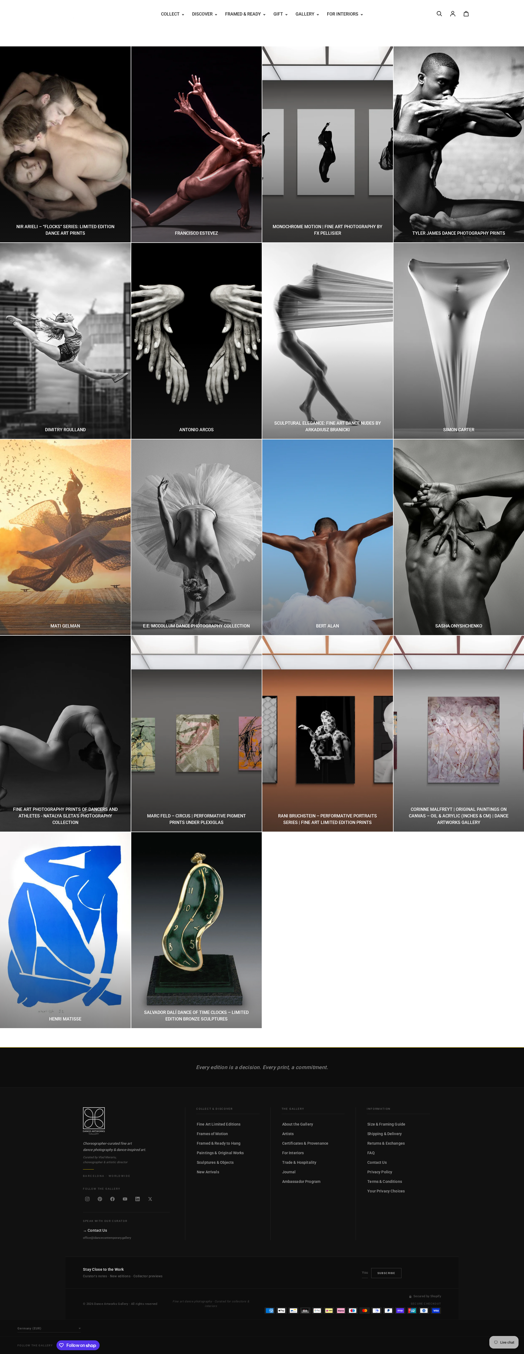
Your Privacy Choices (386, 1191)
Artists (288, 1134)
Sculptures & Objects (215, 1162)
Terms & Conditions (384, 1181)
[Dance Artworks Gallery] (126, 1121)
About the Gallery (297, 1124)
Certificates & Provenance (305, 1143)
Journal (289, 1172)
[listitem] (87, 1199)
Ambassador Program (301, 1181)
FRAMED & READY (243, 14)
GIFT (278, 14)
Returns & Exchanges (386, 1143)
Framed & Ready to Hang (218, 1143)
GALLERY (305, 14)
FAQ (370, 1153)
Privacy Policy (379, 1172)
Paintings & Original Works (220, 1153)
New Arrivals (208, 1172)
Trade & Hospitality (299, 1162)
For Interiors (293, 1153)
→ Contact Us (95, 1230)
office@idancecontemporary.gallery (107, 1238)
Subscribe (386, 1273)
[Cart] (466, 13)
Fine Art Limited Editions (219, 1124)
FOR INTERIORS (343, 14)
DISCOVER (203, 14)
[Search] (439, 13)
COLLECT (171, 14)
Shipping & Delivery (384, 1134)
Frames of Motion (212, 1134)
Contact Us (376, 1162)
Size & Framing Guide (386, 1124)
